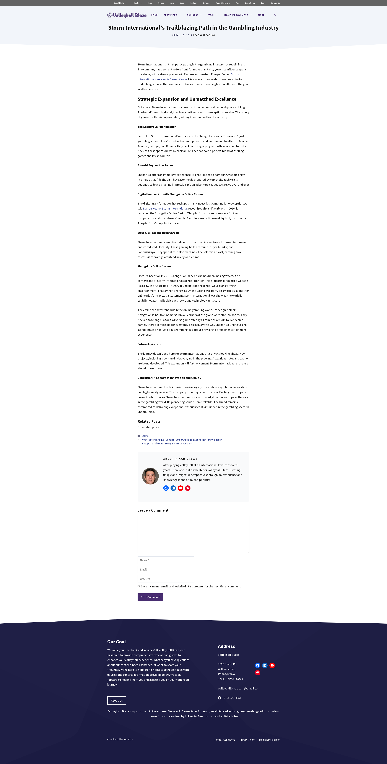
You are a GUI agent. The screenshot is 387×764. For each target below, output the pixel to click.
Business (192, 15)
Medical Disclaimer (269, 739)
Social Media (119, 3)
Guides (161, 3)
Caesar (199, 35)
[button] (275, 15)
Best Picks (170, 15)
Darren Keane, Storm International (165, 208)
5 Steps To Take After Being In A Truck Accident (167, 443)
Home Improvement (236, 15)
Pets (237, 3)
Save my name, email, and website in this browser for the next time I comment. (191, 586)
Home (154, 15)
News (172, 3)
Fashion (193, 3)
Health (136, 3)
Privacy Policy (247, 739)
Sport (182, 3)
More (261, 15)
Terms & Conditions (224, 739)
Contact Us (275, 3)
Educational (250, 3)
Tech (211, 15)
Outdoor (206, 3)
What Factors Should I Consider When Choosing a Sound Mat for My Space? (182, 439)
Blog (150, 3)
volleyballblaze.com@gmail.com (239, 688)
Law (263, 3)
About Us (117, 700)
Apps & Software (223, 3)
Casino (210, 35)
